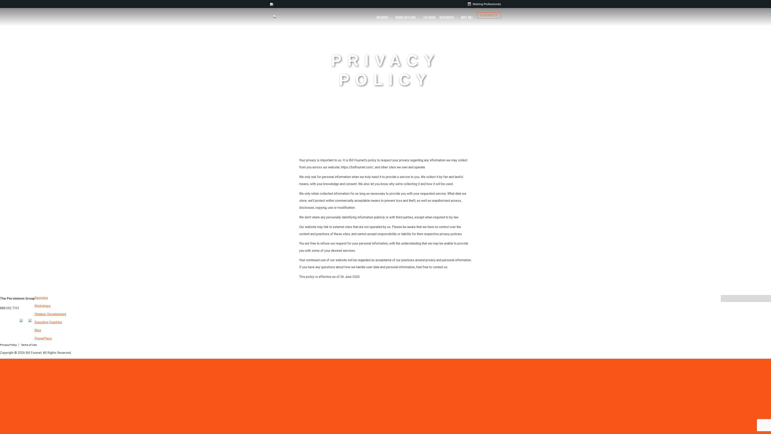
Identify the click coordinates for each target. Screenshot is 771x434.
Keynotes (41, 298)
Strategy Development (50, 314)
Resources (447, 17)
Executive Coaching (48, 322)
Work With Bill (406, 17)
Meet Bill (467, 17)
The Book (429, 17)
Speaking (382, 17)
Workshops (43, 306)
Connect (489, 15)
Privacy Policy (8, 344)
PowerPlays (43, 338)
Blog (38, 330)
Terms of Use (29, 344)
